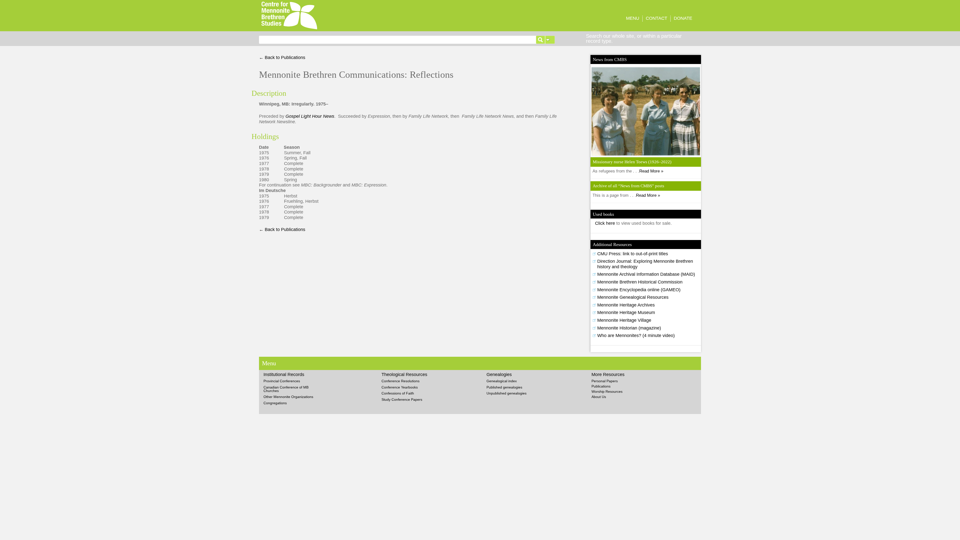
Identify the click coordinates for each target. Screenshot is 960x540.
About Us (599, 396)
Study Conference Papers (402, 399)
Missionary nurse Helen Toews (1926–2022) (632, 162)
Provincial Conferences (282, 381)
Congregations (275, 403)
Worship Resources (607, 391)
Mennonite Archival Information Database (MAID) (646, 274)
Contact (656, 18)
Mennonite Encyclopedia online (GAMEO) (638, 289)
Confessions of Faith (398, 393)
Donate (683, 18)
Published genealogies (504, 387)
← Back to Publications (282, 57)
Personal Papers (605, 381)
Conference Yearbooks (400, 387)
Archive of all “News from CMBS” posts (628, 186)
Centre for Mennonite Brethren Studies (358, 15)
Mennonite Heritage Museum (626, 312)
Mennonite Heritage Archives (626, 305)
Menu (632, 18)
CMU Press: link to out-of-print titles (632, 253)
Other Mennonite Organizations (288, 396)
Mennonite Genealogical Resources (632, 297)
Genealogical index (501, 381)
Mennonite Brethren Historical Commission (639, 282)
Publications (601, 386)
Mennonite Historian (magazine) (629, 328)
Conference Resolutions (401, 381)
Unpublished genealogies (506, 393)
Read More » (651, 171)
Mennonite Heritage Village (624, 320)
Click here (605, 223)
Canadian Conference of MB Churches (286, 389)
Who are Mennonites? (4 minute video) (636, 335)
